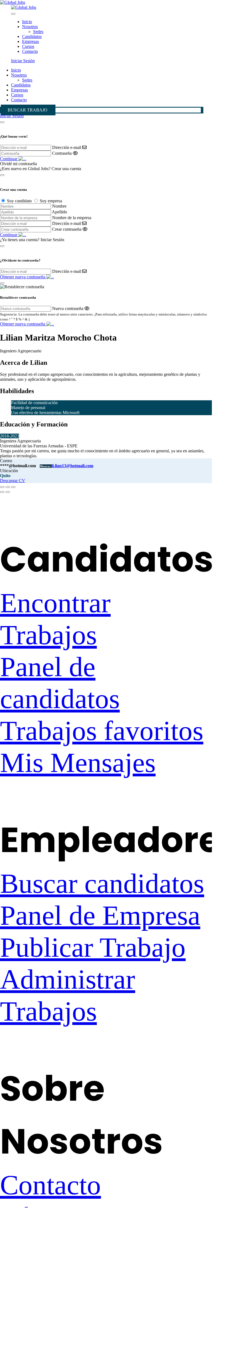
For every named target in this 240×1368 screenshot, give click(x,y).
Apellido (59, 212)
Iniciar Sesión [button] (23, 60)
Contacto (30, 51)
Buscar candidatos (102, 883)
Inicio (27, 21)
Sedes (38, 31)
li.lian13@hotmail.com (72, 465)
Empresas (30, 41)
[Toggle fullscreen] (8, 487)
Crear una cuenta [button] (66, 168)
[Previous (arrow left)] (2, 492)
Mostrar (46, 466)
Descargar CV (12, 480)
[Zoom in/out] (13, 487)
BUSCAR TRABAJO (27, 110)
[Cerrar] (2, 122)
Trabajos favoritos (101, 730)
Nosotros (30, 26)
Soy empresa (51, 200)
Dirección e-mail (66, 147)
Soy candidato (19, 200)
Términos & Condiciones (70, 1232)
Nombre (59, 206)
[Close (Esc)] (2, 487)
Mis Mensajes (78, 762)
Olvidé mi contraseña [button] (18, 163)
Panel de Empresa (100, 915)
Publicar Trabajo (93, 947)
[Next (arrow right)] (8, 492)
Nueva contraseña (67, 308)
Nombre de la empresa (71, 217)
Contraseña (62, 153)
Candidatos (32, 36)
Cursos (28, 46)
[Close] (13, 14)
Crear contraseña (66, 229)
